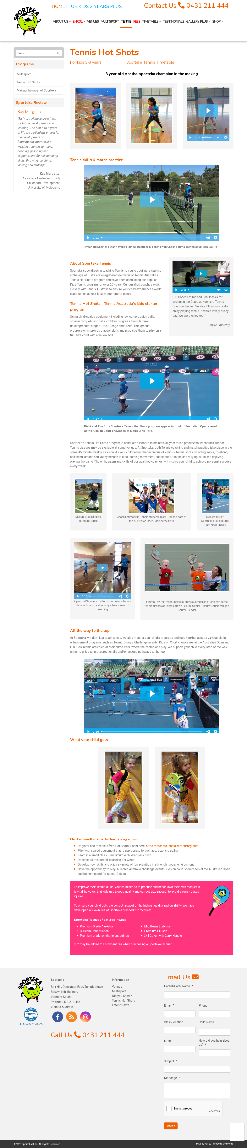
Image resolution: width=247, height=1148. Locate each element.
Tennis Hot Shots (28, 82)
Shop (216, 21)
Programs (25, 64)
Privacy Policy (203, 1143)
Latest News (120, 1005)
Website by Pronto (223, 1143)
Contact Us (160, 5)
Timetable (150, 21)
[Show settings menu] (215, 237)
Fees (136, 21)
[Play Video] (88, 237)
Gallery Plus (197, 21)
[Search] (58, 53)
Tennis (126, 21)
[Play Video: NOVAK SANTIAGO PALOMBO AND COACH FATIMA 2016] (152, 199)
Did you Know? (122, 996)
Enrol (78, 21)
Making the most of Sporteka (36, 90)
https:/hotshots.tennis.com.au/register (172, 846)
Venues (93, 21)
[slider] (152, 237)
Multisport (110, 21)
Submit (171, 1125)
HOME (58, 6)
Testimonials (173, 21)
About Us (61, 21)
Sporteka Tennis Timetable (150, 62)
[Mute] (208, 237)
